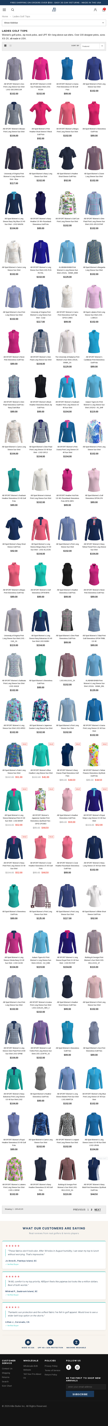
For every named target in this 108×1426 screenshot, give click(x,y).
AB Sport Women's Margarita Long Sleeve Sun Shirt (94, 268)
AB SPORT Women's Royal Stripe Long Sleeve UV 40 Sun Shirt (94, 818)
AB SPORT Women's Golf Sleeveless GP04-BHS (41, 591)
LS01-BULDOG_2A (67, 681)
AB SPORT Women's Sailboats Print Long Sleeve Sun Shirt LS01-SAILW (14, 683)
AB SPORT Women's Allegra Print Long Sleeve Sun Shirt (67, 130)
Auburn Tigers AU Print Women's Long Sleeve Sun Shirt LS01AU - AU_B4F (94, 405)
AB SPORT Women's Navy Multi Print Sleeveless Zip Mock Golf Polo (94, 1187)
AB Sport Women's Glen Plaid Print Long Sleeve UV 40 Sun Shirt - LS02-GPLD (40, 449)
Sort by (75, 45)
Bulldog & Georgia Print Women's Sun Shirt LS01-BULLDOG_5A (67, 1187)
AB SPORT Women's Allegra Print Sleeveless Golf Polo (14, 591)
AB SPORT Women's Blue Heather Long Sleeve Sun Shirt (41, 771)
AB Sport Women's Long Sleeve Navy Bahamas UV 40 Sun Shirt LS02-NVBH (40, 638)
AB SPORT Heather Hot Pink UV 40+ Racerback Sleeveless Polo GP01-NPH (67, 498)
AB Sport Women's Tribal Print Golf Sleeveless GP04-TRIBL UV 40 (94, 638)
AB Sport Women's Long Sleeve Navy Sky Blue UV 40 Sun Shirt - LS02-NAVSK (14, 221)
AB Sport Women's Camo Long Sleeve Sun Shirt (14, 268)
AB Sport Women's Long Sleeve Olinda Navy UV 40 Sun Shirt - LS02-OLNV (14, 960)
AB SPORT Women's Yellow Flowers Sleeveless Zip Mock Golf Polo (94, 773)
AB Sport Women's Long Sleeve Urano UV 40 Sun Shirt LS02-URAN (94, 1142)
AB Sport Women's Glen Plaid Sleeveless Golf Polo (67, 637)
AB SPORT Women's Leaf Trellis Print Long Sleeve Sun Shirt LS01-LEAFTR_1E (41, 1051)
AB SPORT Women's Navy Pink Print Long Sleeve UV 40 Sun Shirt (14, 866)
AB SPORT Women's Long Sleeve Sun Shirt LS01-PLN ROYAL (40, 270)
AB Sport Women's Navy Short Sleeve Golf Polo (14, 545)
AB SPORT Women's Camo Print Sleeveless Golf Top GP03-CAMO (67, 315)
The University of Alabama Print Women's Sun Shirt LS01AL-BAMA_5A (67, 360)
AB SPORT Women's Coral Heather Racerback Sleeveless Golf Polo (67, 866)
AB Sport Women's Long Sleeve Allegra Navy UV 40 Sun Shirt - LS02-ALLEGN (40, 547)
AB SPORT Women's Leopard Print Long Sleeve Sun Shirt (67, 1141)
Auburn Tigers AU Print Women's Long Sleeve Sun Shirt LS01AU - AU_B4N (40, 960)
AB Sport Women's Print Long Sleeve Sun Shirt (94, 85)
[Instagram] (77, 1367)
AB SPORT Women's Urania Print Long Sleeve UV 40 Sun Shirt (94, 728)
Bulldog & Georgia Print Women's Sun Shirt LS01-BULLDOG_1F (94, 960)
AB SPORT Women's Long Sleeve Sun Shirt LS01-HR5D (14, 726)
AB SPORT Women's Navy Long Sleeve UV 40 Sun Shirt (94, 864)
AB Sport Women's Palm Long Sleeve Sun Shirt (14, 771)
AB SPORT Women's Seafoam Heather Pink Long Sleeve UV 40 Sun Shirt (67, 405)
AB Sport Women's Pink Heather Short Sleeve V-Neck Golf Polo (41, 131)
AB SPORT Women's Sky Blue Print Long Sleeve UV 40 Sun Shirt (94, 1097)
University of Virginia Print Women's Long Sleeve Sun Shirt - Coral (40, 315)
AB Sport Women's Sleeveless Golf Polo (94, 130)
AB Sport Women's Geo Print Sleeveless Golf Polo (94, 1049)
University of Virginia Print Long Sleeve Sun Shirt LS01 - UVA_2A (14, 638)
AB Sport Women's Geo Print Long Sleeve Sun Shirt (14, 313)
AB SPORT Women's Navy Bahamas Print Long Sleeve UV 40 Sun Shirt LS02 (14, 1097)
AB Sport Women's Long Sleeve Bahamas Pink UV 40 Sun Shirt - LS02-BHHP (14, 818)
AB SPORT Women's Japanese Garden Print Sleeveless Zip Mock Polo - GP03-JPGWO (40, 819)
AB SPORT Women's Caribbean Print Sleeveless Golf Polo (94, 360)
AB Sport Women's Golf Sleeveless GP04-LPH (94, 496)
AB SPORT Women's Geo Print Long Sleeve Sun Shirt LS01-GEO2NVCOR (13, 87)
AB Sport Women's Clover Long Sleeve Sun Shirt (94, 175)
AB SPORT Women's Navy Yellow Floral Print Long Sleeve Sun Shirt (94, 547)
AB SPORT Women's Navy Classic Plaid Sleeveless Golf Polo (67, 773)
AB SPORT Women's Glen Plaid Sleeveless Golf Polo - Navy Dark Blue (14, 405)
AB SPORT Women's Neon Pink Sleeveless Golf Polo (14, 358)
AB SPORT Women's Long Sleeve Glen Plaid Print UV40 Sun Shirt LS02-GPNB (14, 1051)
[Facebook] (68, 1367)
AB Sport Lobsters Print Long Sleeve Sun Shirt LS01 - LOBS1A (94, 315)
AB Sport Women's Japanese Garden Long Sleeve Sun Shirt (40, 726)
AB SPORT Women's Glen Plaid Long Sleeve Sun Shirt (40, 358)
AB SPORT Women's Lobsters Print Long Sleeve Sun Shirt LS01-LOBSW (14, 1187)
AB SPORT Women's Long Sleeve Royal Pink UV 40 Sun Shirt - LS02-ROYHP (67, 960)
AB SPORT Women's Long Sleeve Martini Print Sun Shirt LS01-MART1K (67, 1097)
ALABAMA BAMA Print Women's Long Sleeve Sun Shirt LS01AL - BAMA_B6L (94, 683)
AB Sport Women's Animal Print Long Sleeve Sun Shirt (40, 496)
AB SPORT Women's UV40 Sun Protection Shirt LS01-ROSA (40, 87)
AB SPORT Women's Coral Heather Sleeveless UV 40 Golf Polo (41, 866)
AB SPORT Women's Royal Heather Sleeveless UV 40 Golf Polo (14, 1142)
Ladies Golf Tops (21, 16)
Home (5, 16)
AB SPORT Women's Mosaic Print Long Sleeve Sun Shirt (14, 130)
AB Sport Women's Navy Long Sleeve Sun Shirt (40, 175)
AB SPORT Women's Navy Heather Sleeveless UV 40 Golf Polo (41, 1187)
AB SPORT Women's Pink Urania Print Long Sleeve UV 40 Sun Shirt (67, 449)
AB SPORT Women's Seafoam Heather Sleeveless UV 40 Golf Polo (14, 498)
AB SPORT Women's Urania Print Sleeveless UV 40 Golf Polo (67, 87)
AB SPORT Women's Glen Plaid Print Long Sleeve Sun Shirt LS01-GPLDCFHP (94, 221)
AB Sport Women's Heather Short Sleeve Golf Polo (67, 175)
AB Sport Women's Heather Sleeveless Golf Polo (67, 591)
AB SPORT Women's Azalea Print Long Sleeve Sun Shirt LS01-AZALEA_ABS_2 (41, 1005)
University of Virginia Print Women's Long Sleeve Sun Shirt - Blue (14, 176)
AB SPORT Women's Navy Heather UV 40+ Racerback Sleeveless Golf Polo (40, 221)
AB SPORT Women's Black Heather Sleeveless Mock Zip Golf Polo (41, 405)
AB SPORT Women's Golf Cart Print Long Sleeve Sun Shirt (67, 220)
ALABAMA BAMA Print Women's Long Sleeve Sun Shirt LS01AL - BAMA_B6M (67, 270)
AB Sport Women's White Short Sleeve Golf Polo (94, 913)
